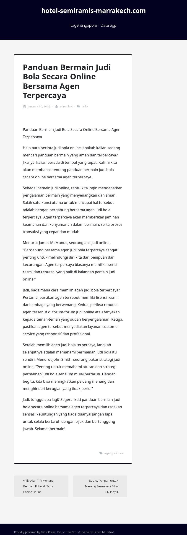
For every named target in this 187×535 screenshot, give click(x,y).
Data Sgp (109, 25)
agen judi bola (114, 453)
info (85, 106)
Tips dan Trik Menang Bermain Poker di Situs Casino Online (38, 486)
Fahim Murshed (104, 532)
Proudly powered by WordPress (34, 532)
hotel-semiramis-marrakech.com (93, 10)
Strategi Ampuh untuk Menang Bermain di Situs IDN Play (101, 486)
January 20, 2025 (39, 106)
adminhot (66, 106)
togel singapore (83, 25)
